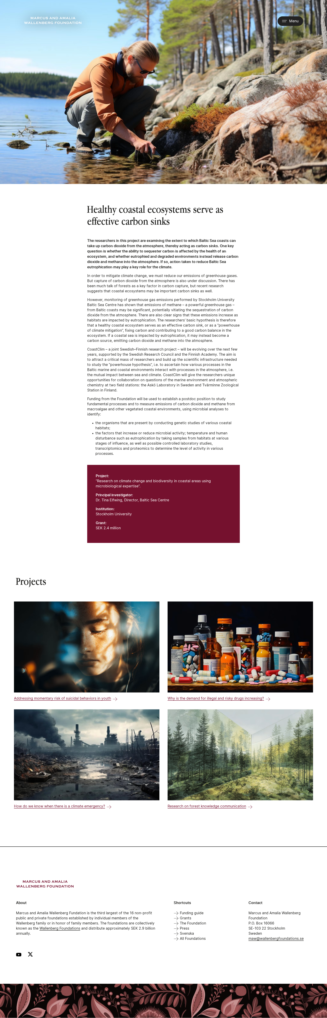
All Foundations (193, 938)
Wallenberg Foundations (60, 928)
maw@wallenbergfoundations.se (276, 938)
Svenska (187, 933)
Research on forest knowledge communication (207, 806)
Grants (185, 918)
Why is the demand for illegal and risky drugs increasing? (216, 698)
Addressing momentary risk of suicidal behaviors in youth (62, 698)
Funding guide (192, 913)
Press (184, 928)
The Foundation (193, 923)
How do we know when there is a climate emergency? (59, 806)
